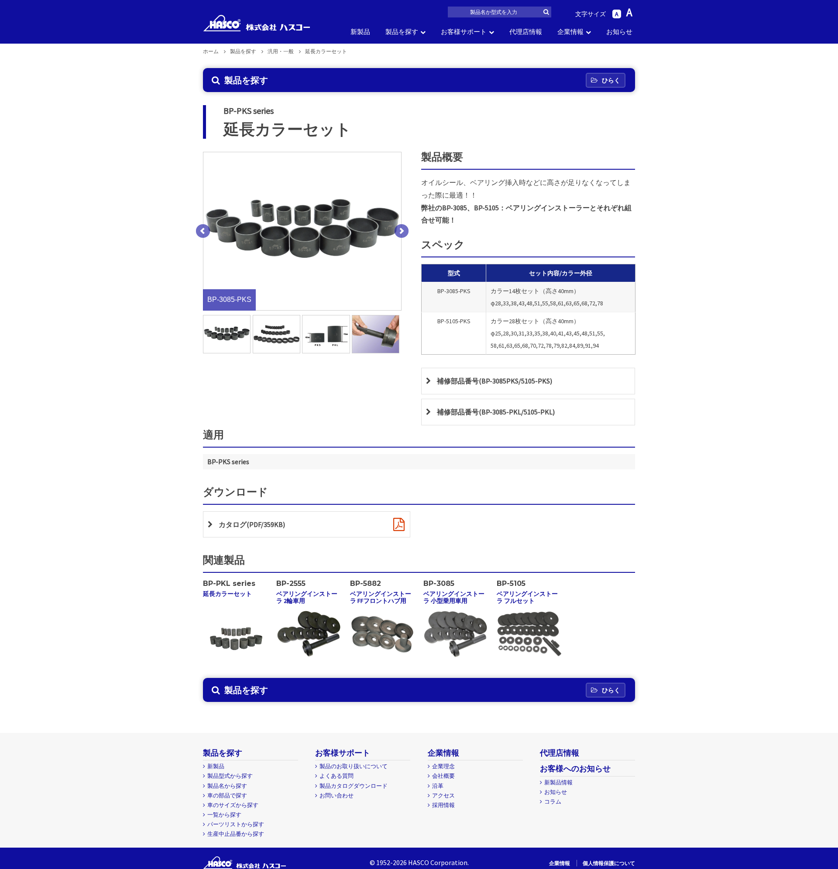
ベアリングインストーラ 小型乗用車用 (453, 597)
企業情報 (570, 31)
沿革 (437, 786)
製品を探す (401, 31)
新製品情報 (558, 782)
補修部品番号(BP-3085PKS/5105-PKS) (494, 380)
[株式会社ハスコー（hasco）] (256, 23)
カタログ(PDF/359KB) (252, 524)
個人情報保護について (609, 863)
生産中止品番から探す (235, 834)
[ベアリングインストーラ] (308, 657)
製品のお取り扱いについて (353, 766)
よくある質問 (336, 776)
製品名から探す (227, 786)
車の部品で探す (227, 795)
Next (402, 231)
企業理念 (443, 766)
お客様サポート (464, 31)
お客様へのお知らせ (575, 768)
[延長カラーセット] (235, 661)
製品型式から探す (230, 776)
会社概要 (443, 776)
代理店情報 (525, 31)
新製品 (360, 31)
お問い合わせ (336, 795)
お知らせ (619, 31)
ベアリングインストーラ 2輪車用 (306, 597)
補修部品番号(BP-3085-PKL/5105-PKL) (496, 411)
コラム (552, 801)
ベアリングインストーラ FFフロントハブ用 (380, 597)
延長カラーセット (227, 594)
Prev (203, 231)
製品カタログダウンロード (353, 786)
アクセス (443, 795)
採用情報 (443, 805)
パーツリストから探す (235, 824)
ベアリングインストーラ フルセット (527, 597)
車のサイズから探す (232, 805)
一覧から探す (224, 814)
